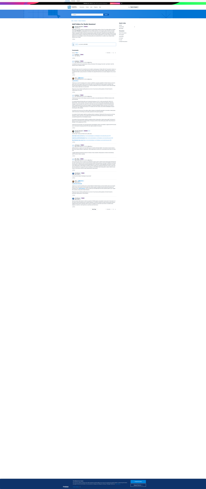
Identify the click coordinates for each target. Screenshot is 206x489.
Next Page (94, 209)
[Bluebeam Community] (73, 7)
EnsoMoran (77, 54)
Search (106, 14)
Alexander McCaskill (79, 26)
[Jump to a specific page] (115, 53)
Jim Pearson (77, 145)
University (73, 0)
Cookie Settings (76, 486)
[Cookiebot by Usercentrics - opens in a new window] (65, 487)
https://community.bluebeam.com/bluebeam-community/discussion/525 (91, 140)
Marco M (89, 62)
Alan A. (76, 77)
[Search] (129, 7)
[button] (122, 3)
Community (67, 0)
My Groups (121, 28)
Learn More (118, 483)
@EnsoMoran (75, 80)
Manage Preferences (137, 485)
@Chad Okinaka (82, 188)
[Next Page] (113, 53)
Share (73, 39)
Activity (120, 25)
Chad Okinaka (77, 173)
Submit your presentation (115, 3)
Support (78, 0)
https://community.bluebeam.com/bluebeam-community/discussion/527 (91, 135)
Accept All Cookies (138, 481)
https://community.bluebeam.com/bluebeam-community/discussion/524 (92, 138)
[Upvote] (73, 44)
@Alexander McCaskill (77, 183)
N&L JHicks (77, 158)
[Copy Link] (79, 27)
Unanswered (127, 26)
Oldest (76, 52)
